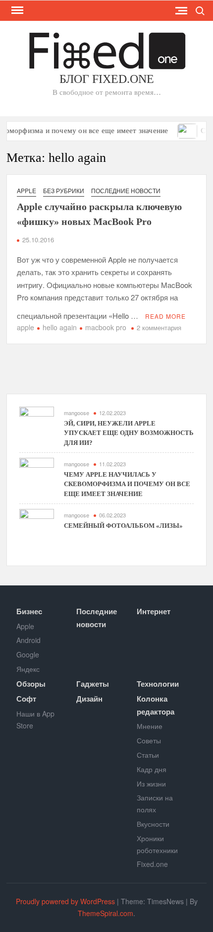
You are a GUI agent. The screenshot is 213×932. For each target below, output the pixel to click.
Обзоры (31, 683)
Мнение (149, 726)
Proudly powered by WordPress (65, 901)
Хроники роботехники (157, 844)
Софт (26, 698)
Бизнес (29, 611)
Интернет (153, 611)
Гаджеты (92, 683)
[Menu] (16, 10)
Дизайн (89, 698)
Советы (149, 740)
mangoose (76, 413)
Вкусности (153, 824)
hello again (60, 327)
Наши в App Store (35, 719)
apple (25, 327)
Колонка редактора (155, 705)
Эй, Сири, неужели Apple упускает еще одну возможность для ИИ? (129, 433)
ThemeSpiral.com (105, 913)
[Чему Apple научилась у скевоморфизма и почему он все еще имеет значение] (36, 474)
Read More (165, 316)
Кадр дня (151, 769)
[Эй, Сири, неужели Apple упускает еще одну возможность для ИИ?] (36, 423)
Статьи (148, 755)
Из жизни (151, 784)
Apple (26, 190)
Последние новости (125, 190)
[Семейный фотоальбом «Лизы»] (181, 130)
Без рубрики (63, 190)
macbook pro (105, 327)
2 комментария (159, 327)
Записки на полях (155, 803)
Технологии (158, 683)
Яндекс (28, 669)
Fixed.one (152, 864)
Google (27, 654)
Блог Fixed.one (106, 78)
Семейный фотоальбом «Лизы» (123, 525)
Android (28, 640)
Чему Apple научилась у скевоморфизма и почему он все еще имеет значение (127, 484)
